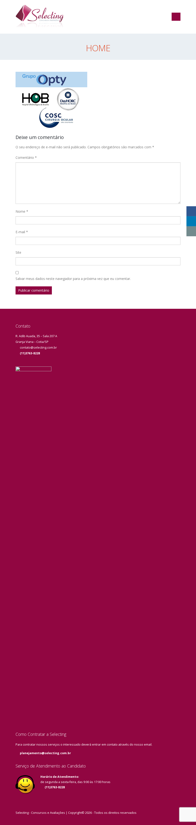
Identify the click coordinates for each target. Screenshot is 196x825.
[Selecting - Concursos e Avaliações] (39, 17)
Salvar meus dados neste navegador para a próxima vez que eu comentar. (73, 278)
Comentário (26, 157)
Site (18, 252)
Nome (22, 211)
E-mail (22, 232)
